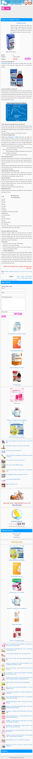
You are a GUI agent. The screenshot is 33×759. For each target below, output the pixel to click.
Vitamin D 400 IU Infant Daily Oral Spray (17, 333)
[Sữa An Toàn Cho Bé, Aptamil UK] (3, 452)
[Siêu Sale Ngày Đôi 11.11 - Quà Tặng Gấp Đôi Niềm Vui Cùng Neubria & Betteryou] (3, 717)
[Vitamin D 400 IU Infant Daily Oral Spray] (17, 332)
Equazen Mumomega (16, 624)
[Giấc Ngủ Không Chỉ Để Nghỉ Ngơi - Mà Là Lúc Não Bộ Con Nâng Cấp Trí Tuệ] (3, 650)
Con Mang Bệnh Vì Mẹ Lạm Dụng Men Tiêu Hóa (17, 474)
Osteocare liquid (5, 63)
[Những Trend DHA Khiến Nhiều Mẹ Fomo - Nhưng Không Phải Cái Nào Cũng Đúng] (3, 698)
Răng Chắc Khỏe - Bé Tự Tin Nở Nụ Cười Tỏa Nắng (17, 739)
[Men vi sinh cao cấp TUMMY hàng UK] (3, 466)
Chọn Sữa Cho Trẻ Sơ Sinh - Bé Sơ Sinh (15, 460)
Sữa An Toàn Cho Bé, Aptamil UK (13, 450)
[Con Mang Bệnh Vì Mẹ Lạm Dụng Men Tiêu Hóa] (3, 476)
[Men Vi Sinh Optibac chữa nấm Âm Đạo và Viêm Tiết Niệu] (3, 442)
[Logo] (16, 3)
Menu (8, 8)
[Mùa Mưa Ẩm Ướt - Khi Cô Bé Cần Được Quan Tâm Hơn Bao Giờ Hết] (3, 732)
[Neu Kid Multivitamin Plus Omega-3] (17, 435)
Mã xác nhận (4, 311)
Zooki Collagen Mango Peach (16, 350)
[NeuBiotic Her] (17, 401)
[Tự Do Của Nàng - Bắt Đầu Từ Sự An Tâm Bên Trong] (3, 655)
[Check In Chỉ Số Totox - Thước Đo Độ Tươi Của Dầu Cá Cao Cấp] (3, 669)
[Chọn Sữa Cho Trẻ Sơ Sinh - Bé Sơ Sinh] (3, 461)
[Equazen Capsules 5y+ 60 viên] (17, 365)
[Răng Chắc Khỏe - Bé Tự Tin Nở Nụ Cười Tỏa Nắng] (3, 741)
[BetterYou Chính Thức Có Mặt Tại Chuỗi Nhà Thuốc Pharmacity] (3, 746)
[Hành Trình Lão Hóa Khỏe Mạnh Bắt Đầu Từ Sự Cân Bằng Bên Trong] (3, 689)
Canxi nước (24, 271)
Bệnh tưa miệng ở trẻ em (11, 484)
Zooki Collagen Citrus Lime (17, 576)
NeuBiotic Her (17, 403)
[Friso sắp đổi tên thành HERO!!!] (3, 481)
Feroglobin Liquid (17, 384)
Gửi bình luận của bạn (6, 297)
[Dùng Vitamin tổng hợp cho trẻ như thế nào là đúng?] (3, 447)
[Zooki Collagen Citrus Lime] (17, 575)
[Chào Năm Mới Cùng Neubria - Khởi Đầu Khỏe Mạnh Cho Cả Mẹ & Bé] (3, 693)
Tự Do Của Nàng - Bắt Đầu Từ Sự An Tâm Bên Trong (18, 653)
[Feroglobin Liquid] (17, 383)
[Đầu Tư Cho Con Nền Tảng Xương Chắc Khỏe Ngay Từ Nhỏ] (3, 660)
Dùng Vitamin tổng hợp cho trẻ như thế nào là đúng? (17, 445)
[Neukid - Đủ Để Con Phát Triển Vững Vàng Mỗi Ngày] (3, 684)
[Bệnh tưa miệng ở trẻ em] (3, 485)
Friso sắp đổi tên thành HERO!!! (13, 479)
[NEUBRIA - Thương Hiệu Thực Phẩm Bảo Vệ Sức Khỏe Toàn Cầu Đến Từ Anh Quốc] (3, 722)
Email (3, 292)
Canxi (19, 271)
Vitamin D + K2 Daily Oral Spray (17, 640)
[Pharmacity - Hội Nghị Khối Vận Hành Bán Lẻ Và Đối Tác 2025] (3, 712)
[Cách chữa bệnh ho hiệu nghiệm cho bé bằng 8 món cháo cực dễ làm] (3, 457)
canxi (16, 63)
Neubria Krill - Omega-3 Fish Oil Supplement (17, 420)
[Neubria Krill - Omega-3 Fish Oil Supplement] (17, 418)
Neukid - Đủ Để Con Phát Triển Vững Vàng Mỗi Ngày (18, 682)
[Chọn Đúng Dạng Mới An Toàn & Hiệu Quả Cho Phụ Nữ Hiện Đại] (3, 703)
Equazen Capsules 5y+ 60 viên (17, 367)
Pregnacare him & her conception (16, 592)
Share (24, 276)
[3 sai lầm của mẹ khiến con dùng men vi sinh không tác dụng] (3, 471)
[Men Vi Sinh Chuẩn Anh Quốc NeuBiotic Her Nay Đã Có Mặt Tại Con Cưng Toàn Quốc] (3, 645)
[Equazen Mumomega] (17, 623)
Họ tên (3, 288)
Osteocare (6, 271)
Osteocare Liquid (13, 271)
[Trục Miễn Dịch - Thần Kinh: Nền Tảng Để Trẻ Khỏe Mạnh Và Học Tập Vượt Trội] (3, 674)
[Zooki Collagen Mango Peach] (17, 349)
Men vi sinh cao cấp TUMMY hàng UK (14, 465)
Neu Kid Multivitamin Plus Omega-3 (17, 437)
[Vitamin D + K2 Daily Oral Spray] (17, 639)
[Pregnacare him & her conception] (17, 591)
